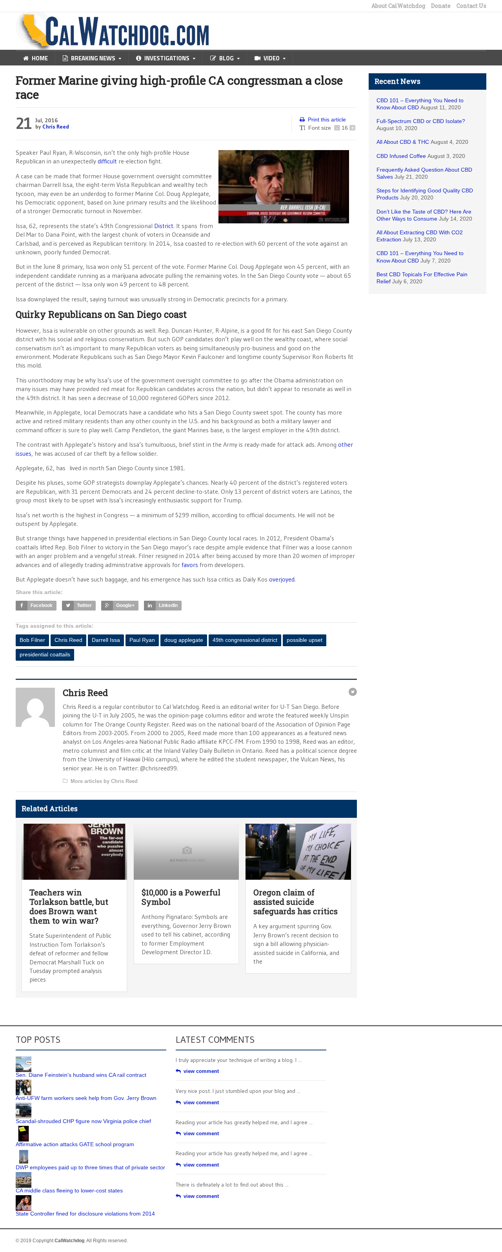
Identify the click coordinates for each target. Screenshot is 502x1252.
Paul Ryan (142, 640)
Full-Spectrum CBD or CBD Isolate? (420, 121)
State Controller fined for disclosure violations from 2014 (85, 1213)
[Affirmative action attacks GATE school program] (23, 1128)
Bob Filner (32, 640)
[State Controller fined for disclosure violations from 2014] (23, 1198)
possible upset (304, 640)
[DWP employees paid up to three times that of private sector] (23, 1152)
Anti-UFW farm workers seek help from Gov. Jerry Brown (86, 1098)
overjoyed (282, 579)
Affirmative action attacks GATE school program (75, 1144)
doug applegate (183, 640)
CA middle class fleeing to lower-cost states (69, 1190)
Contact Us (471, 6)
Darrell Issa (106, 640)
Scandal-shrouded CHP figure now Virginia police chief (83, 1121)
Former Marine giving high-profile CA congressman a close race (179, 87)
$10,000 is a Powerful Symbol (181, 897)
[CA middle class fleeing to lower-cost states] (23, 1175)
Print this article (327, 119)
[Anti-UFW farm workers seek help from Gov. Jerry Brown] (23, 1082)
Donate (441, 6)
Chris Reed (55, 126)
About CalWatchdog (398, 6)
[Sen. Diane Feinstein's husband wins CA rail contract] (23, 1059)
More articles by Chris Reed (104, 781)
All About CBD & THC (402, 142)
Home (40, 58)
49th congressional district (245, 640)
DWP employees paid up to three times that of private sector (90, 1167)
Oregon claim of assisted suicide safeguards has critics (295, 901)
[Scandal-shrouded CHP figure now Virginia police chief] (23, 1105)
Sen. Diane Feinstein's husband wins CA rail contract (81, 1075)
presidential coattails (45, 654)
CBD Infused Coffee (401, 156)
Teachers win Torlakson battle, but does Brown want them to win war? (68, 906)
